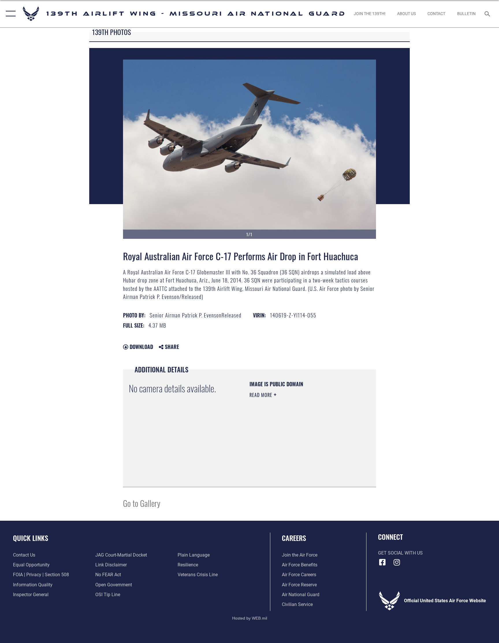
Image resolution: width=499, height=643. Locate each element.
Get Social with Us (400, 553)
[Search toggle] (488, 13)
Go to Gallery (141, 503)
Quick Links (30, 538)
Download (140, 346)
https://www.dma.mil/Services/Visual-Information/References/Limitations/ (285, 452)
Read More (262, 394)
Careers (294, 538)
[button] (9, 13)
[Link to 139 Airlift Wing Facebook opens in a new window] (382, 562)
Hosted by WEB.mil (249, 618)
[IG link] (396, 562)
